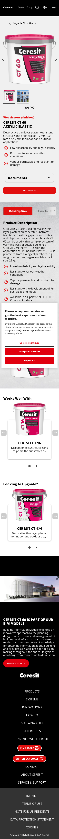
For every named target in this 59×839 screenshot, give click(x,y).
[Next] (54, 59)
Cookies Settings (29, 342)
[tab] (17, 211)
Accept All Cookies (29, 351)
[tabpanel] (29, 300)
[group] (29, 72)
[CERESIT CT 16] (29, 431)
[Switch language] (45, 7)
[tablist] (29, 468)
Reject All (29, 360)
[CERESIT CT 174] (29, 515)
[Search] (37, 7)
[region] (29, 335)
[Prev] (4, 59)
